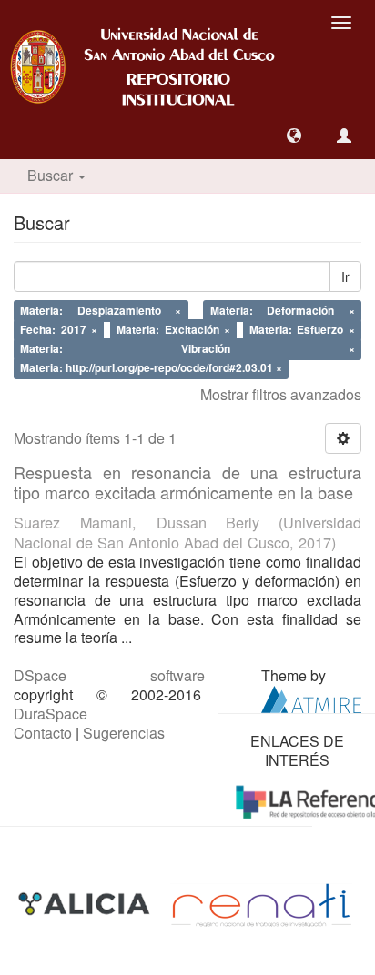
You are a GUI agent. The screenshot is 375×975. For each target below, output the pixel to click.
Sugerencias (124, 732)
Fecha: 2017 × (58, 329)
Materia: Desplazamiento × (100, 311)
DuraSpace (50, 713)
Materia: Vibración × (187, 348)
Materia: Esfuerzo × (302, 329)
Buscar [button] (51, 175)
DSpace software (109, 675)
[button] (294, 135)
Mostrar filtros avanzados (280, 394)
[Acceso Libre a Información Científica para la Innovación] (86, 903)
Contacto (43, 732)
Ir (345, 276)
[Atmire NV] (311, 697)
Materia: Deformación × (282, 311)
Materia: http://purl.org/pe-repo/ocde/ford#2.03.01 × (151, 367)
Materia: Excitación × (173, 329)
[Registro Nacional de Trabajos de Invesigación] (261, 903)
